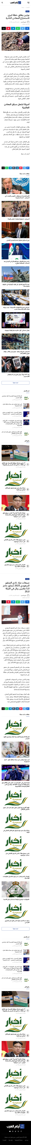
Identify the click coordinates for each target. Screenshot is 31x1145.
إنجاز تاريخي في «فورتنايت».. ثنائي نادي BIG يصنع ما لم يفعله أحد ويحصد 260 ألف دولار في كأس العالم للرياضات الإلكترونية (12, 423)
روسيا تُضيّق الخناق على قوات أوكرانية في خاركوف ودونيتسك (15, 285)
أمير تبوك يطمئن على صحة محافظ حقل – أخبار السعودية (12, 405)
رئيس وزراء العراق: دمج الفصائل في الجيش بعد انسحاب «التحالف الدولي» (16, 262)
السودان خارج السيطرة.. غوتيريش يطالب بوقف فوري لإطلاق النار (16, 352)
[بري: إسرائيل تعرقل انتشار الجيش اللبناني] (15, 230)
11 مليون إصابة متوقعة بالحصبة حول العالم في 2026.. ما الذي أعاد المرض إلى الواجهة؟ (13, 464)
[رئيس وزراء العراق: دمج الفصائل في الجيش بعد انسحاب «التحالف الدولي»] (15, 251)
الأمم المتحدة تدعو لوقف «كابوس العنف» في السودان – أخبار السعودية (17, 197)
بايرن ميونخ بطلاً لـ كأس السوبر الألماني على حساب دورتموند (14, 540)
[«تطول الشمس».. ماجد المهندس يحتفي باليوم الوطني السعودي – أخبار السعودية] (26, 414)
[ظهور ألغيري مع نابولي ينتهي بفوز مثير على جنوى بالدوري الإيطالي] (26, 433)
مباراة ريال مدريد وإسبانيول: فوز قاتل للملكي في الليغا (15, 489)
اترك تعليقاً (15, 383)
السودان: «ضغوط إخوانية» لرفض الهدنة (18, 219)
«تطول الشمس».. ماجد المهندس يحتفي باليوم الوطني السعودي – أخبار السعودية (12, 413)
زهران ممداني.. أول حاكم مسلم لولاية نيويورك (17, 330)
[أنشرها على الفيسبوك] (27, 28)
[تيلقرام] (13, 28)
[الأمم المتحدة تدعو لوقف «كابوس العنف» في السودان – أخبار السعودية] (15, 186)
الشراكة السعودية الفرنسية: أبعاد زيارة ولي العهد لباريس (12, 397)
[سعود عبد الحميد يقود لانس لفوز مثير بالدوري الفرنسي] (15, 911)
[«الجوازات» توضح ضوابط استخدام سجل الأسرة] (15, 889)
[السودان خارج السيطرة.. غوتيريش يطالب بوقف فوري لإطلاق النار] (15, 341)
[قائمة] (28, 2)
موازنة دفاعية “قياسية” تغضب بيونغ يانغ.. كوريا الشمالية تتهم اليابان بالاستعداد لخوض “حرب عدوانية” (13, 515)
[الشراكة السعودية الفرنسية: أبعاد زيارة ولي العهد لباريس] (26, 398)
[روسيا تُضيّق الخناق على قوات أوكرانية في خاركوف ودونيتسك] (15, 274)
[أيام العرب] (15, 2)
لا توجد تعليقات (25, 24)
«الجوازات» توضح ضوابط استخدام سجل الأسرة (16, 899)
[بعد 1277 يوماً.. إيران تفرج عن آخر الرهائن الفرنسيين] (15, 364)
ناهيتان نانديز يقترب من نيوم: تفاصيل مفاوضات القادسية (14, 565)
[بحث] (2, 2)
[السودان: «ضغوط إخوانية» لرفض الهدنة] (15, 209)
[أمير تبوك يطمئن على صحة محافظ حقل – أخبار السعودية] (26, 406)
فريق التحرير (23, 22)
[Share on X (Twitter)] (22, 28)
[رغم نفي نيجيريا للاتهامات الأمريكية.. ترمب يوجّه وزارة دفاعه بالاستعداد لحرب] (15, 297)
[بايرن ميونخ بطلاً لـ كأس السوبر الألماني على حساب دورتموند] (15, 530)
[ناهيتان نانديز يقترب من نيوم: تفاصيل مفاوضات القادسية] (15, 555)
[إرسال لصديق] (4, 28)
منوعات (27, 579)
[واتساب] (18, 28)
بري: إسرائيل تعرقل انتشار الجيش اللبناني (18, 240)
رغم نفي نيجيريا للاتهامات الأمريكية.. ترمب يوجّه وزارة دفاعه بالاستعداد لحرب (16, 308)
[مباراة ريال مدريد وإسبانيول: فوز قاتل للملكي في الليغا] (15, 478)
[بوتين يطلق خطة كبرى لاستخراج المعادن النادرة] (15, 41)
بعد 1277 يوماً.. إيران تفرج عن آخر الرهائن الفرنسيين (18, 375)
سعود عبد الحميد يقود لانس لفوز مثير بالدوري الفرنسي (17, 921)
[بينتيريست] (8, 28)
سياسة (27, 11)
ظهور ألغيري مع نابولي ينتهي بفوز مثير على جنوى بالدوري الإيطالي (12, 433)
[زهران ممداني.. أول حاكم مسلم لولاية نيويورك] (15, 320)
